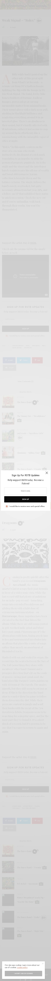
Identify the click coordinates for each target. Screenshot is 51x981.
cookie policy (22, 967)
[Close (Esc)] (47, 474)
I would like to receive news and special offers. (27, 506)
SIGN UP (25, 499)
